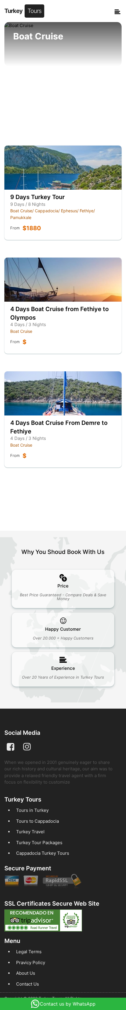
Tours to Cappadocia (37, 821)
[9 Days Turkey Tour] (63, 168)
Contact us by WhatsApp (68, 1004)
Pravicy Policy (30, 962)
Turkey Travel (30, 831)
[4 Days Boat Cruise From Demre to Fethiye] (63, 393)
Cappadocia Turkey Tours (42, 853)
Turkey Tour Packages (39, 842)
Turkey (22, 10)
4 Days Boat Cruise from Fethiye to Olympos (59, 313)
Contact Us (27, 984)
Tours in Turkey (32, 810)
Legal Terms (29, 951)
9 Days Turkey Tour (37, 197)
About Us (25, 973)
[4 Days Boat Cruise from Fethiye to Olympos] (63, 280)
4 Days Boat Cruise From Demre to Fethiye (59, 427)
